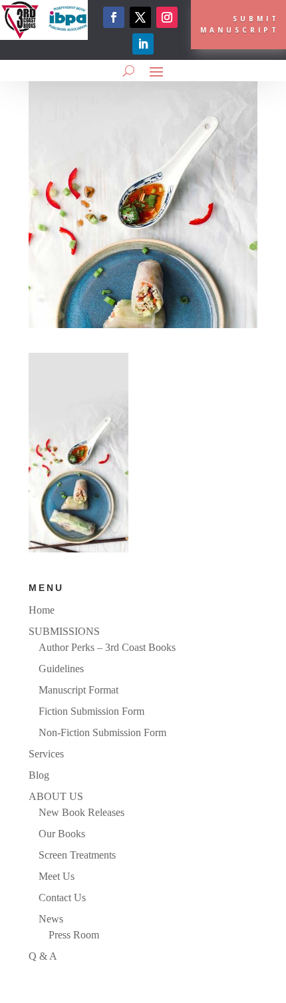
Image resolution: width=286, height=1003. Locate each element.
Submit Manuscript (239, 24)
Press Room (74, 934)
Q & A (43, 956)
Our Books (62, 833)
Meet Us (56, 876)
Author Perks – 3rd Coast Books (107, 647)
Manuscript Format (78, 690)
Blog (39, 775)
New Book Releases (81, 812)
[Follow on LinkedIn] (143, 44)
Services (46, 753)
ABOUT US (56, 796)
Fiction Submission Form (91, 711)
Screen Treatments (77, 855)
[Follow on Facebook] (113, 17)
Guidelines (61, 668)
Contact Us (62, 897)
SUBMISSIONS (64, 631)
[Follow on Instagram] (167, 17)
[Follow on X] (140, 17)
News (51, 918)
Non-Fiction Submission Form (102, 732)
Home (42, 610)
